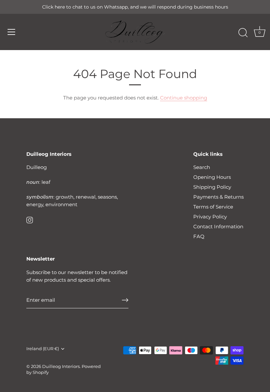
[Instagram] (29, 219)
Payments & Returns (218, 197)
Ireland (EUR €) (42, 348)
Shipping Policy (212, 187)
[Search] (243, 33)
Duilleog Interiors (61, 366)
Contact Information (218, 226)
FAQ (198, 236)
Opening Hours (212, 177)
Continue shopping (183, 98)
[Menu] (11, 32)
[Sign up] (125, 300)
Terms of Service (213, 207)
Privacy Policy (210, 216)
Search (201, 167)
